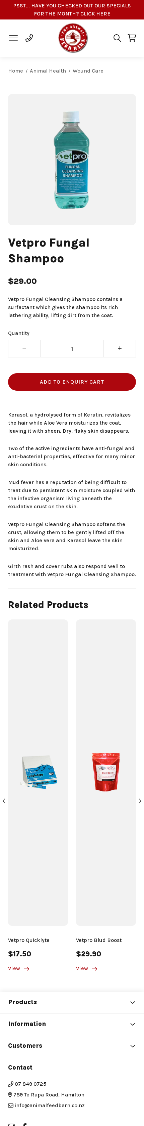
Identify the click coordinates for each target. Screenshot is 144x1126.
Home (15, 71)
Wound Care (88, 71)
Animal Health (48, 71)
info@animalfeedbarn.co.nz (50, 1105)
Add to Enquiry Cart (72, 382)
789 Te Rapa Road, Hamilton (48, 1094)
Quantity (18, 333)
